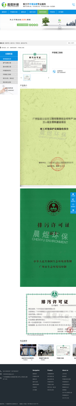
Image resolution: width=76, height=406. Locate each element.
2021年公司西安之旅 (67, 392)
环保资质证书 (65, 381)
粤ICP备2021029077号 (32, 404)
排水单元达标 (7, 82)
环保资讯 (35, 387)
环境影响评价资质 (66, 379)
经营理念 (64, 390)
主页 (8, 47)
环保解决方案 (36, 376)
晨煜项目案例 (13, 47)
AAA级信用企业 (66, 384)
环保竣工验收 (21, 47)
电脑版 (21, 404)
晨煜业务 (35, 379)
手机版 (25, 404)
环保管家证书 (65, 395)
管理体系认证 (65, 387)
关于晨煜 (35, 390)
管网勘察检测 (7, 59)
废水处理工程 (7, 67)
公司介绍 (64, 373)
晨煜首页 (35, 373)
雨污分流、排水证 (8, 78)
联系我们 (64, 376)
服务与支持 (35, 381)
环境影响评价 (7, 70)
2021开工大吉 (65, 398)
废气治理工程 (7, 63)
